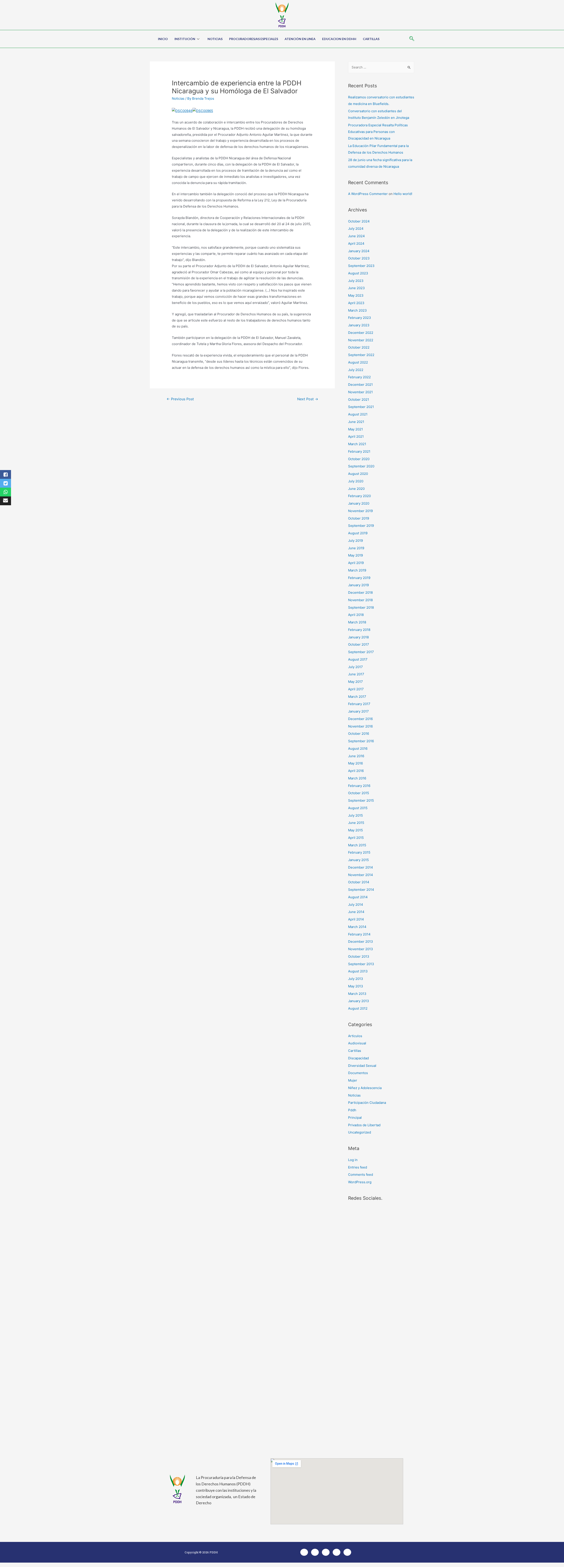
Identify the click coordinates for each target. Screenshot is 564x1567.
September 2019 (361, 526)
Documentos (358, 1073)
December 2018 (360, 592)
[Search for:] (381, 67)
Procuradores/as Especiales (253, 39)
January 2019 (358, 585)
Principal (355, 1117)
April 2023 (356, 303)
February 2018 (359, 630)
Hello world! (402, 194)
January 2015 (358, 860)
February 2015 (359, 852)
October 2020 (358, 459)
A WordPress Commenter (368, 194)
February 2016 (359, 786)
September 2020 (361, 466)
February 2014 (359, 934)
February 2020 (359, 496)
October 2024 (359, 221)
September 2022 (361, 355)
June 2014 (356, 912)
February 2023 (359, 318)
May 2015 (355, 830)
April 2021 (356, 436)
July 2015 (355, 815)
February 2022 (359, 377)
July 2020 (355, 481)
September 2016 (361, 741)
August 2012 (357, 1008)
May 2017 (355, 682)
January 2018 (358, 637)
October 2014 (358, 882)
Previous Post (180, 399)
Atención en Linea (300, 39)
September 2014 (361, 889)
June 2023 (356, 288)
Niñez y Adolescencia (365, 1088)
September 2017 (361, 652)
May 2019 (355, 555)
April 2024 (356, 243)
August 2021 (357, 414)
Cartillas (371, 39)
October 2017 (358, 644)
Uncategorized (359, 1132)
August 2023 (358, 273)
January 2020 (358, 503)
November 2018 (360, 600)
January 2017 (358, 711)
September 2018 (361, 607)
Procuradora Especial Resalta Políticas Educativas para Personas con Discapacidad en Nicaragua (378, 131)
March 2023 (357, 310)
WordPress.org (359, 1182)
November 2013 (360, 949)
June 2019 (356, 548)
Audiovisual (357, 1043)
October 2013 (358, 956)
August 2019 (357, 533)
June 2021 (356, 422)
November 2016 (360, 726)
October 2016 (358, 733)
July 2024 (356, 228)
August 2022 (358, 362)
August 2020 (358, 474)
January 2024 (358, 251)
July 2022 (355, 370)
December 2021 (360, 384)
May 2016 (355, 763)
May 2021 (355, 429)
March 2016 (357, 778)
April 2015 (356, 838)
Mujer (352, 1080)
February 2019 (359, 578)
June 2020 (356, 489)
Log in (353, 1160)
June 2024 (356, 236)
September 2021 (361, 407)
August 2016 (357, 748)
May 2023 (356, 295)
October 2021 (358, 399)
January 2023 (358, 325)
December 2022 (360, 333)
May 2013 (355, 986)
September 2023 (361, 266)
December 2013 (360, 941)
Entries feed (357, 1167)
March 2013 (357, 994)
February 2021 (359, 451)
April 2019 (356, 563)
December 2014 (360, 867)
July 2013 (355, 979)
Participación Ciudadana (367, 1102)
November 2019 (360, 511)
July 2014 (355, 904)
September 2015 (361, 800)
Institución (184, 39)
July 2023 (356, 281)
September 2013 (361, 964)
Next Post (307, 399)
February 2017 (359, 704)
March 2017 (357, 696)
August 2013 (358, 971)
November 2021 (360, 392)
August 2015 (357, 808)
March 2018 (357, 622)
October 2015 (358, 793)
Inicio (163, 39)
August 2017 (357, 659)
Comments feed (360, 1174)
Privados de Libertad (364, 1125)
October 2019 (358, 518)
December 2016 (360, 719)
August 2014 (358, 897)
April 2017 (356, 689)
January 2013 (358, 1001)
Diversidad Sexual (362, 1066)
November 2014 (360, 875)
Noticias (215, 39)
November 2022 (360, 340)
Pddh (352, 1110)
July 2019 (355, 540)
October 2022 (358, 347)
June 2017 (356, 674)
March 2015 (357, 845)
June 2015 (356, 823)
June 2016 (356, 756)
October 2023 (359, 258)
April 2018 (356, 615)
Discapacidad (358, 1058)
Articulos (355, 1036)
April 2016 (356, 771)
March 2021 (357, 444)
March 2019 (357, 570)
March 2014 (357, 927)
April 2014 (356, 919)
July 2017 (355, 667)
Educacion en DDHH (339, 39)
